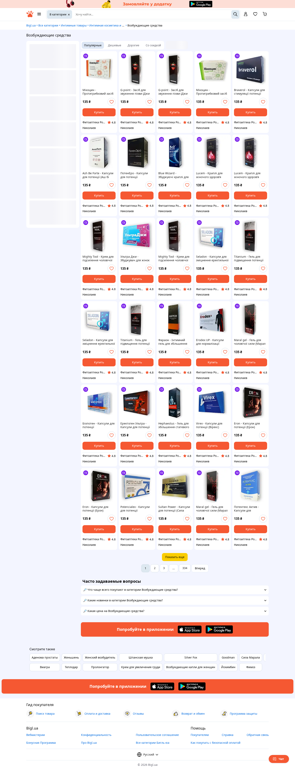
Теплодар (71, 667)
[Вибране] (255, 15)
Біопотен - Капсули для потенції (98, 425)
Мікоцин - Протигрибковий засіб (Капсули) (97, 91)
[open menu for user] (246, 14)
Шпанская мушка (141, 657)
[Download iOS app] (190, 629)
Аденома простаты (45, 657)
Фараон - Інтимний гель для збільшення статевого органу (172, 341)
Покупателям (200, 735)
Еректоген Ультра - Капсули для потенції (135, 425)
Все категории (48, 25)
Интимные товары (74, 25)
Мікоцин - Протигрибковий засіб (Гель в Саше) (211, 91)
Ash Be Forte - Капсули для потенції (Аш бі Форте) (97, 175)
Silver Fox (190, 657)
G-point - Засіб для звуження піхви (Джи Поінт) (135, 91)
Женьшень (71, 657)
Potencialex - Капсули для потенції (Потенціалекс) (135, 508)
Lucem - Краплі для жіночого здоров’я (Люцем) (209, 175)
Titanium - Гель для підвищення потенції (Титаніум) (248, 258)
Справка (227, 735)
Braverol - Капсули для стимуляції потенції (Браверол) (249, 91)
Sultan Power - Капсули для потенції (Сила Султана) (174, 508)
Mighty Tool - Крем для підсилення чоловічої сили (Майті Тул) (98, 258)
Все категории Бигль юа (152, 743)
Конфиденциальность (96, 735)
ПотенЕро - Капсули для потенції (134, 175)
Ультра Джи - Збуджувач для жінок (135, 258)
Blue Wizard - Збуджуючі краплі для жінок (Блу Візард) (173, 175)
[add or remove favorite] (112, 102)
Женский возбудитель (100, 657)
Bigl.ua (31, 25)
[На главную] (30, 16)
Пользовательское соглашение (157, 735)
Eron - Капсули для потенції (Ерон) (247, 425)
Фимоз (250, 667)
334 (184, 568)
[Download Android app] (219, 629)
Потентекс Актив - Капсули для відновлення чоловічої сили (250, 508)
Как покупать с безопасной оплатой (215, 743)
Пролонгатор (100, 667)
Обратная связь (258, 735)
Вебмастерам (35, 735)
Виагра (45, 667)
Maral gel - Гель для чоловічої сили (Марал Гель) (250, 341)
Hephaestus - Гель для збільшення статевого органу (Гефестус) (173, 425)
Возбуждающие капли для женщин (190, 667)
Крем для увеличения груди (140, 667)
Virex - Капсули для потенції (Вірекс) (209, 425)
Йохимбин (228, 667)
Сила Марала (250, 657)
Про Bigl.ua (89, 743)
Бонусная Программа (41, 743)
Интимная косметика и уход (108, 25)
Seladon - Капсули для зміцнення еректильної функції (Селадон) (212, 258)
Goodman (228, 657)
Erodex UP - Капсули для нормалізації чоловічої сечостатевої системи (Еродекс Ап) (212, 341)
